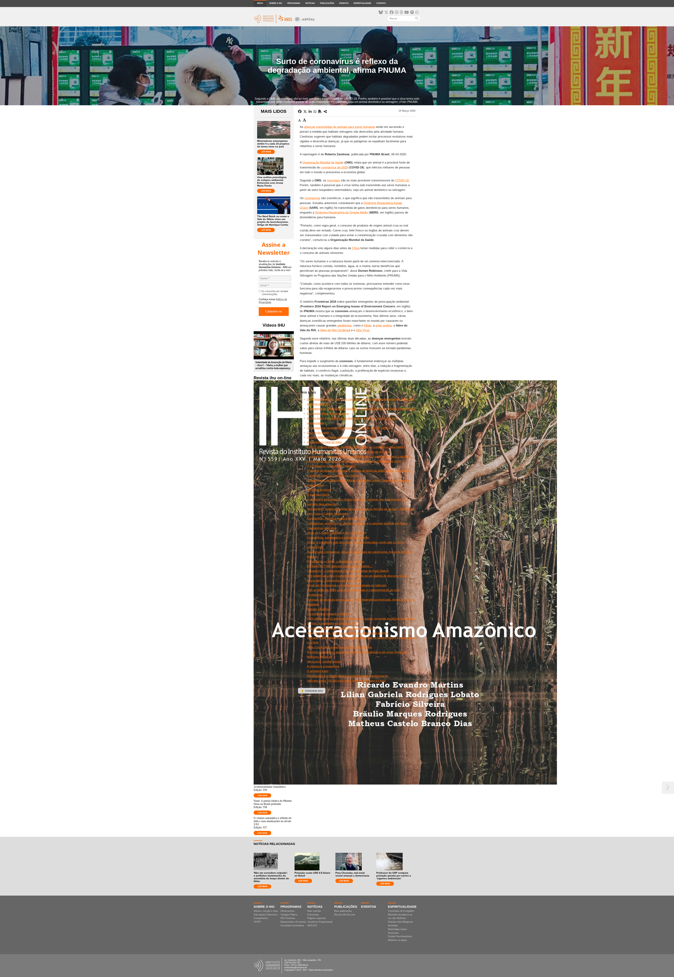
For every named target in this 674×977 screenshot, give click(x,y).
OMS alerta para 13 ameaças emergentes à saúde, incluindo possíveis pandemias (361, 618)
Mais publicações (343, 911)
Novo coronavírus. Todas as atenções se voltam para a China (347, 633)
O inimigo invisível (319, 490)
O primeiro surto (317, 671)
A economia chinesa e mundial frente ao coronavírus (341, 628)
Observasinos (287, 911)
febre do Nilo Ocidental (335, 330)
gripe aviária (383, 325)
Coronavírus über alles (322, 528)
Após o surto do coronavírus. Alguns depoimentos (339, 647)
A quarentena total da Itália (324, 442)
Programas (293, 3)
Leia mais (262, 795)
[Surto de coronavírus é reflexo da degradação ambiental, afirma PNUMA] (325, 112)
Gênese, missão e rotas (266, 911)
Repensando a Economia (293, 922)
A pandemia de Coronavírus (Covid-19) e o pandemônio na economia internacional (361, 409)
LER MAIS (266, 152)
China (355, 248)
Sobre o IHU (275, 3)
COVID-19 (402, 180)
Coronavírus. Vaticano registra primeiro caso (336, 518)
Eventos (343, 3)
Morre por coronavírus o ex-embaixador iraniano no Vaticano (346, 585)
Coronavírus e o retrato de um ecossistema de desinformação (347, 676)
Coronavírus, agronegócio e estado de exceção (338, 537)
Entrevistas (313, 914)
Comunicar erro (312, 690)
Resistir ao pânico (319, 609)
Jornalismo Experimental (319, 922)
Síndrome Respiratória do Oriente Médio (341, 212)
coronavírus (312, 198)
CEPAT (257, 922)
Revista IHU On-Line (344, 914)
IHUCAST (312, 925)
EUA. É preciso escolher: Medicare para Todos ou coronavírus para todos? (356, 447)
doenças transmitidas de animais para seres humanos (339, 127)
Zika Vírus (362, 330)
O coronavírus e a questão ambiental (331, 466)
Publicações (327, 3)
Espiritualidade (362, 3)
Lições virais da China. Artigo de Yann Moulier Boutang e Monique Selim (354, 461)
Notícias (310, 3)
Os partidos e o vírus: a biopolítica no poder (335, 561)
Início (260, 3)
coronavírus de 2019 (334, 167)
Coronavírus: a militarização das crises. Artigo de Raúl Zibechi (348, 571)
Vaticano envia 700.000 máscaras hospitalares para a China (346, 680)
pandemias (344, 325)
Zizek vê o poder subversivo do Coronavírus (336, 533)
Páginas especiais (316, 918)
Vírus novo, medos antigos (324, 661)
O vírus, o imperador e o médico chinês (333, 623)
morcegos (333, 180)
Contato (381, 3)
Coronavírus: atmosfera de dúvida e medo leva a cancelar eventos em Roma (357, 523)
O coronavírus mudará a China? (328, 614)
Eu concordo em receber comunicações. (275, 293)
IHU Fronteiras (287, 918)
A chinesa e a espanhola (323, 666)
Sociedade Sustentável (292, 925)
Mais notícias (314, 911)
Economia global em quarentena (328, 413)
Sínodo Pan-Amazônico (400, 936)
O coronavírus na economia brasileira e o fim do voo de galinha (348, 428)
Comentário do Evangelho (401, 911)
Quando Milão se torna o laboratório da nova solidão (341, 437)
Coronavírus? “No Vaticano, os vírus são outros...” (340, 566)
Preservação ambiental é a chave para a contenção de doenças (348, 452)
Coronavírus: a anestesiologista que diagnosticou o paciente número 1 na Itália (358, 456)
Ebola (367, 325)
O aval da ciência (318, 494)
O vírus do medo (318, 432)
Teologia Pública (288, 914)
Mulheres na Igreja (397, 940)
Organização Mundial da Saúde (322, 162)
